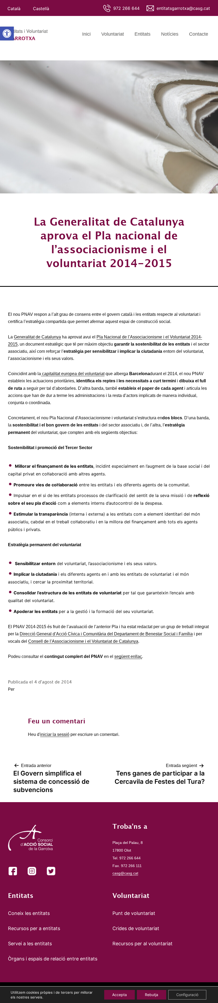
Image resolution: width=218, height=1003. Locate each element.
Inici (86, 34)
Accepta (119, 994)
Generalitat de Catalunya (37, 337)
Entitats (142, 34)
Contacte (198, 34)
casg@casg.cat (125, 873)
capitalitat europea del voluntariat (72, 373)
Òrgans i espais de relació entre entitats (52, 958)
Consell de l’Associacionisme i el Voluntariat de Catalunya (83, 641)
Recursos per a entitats (34, 928)
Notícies (169, 34)
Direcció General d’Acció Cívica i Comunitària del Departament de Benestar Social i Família (106, 634)
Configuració (187, 994)
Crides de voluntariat (135, 928)
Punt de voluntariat (133, 913)
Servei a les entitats (30, 943)
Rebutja (151, 994)
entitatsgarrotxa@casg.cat (183, 8)
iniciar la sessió (54, 734)
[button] (7, 33)
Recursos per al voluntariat (142, 943)
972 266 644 (126, 8)
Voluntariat (112, 34)
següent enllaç (128, 656)
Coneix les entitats (29, 913)
